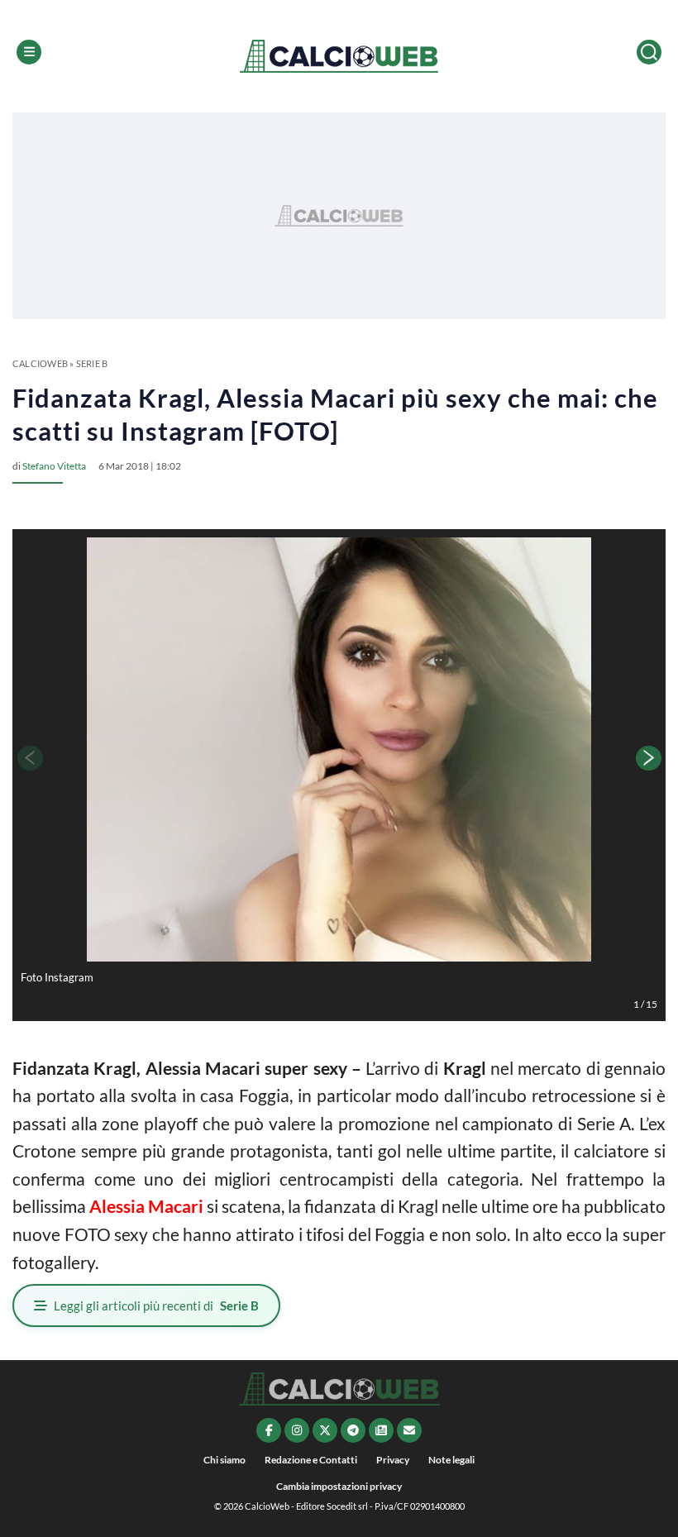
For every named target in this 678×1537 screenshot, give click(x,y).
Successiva (649, 758)
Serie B (92, 363)
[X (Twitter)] (325, 1430)
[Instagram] (296, 1430)
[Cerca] (649, 52)
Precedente (28, 758)
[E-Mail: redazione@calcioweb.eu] (409, 1430)
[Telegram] (353, 1430)
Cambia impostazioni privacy (339, 1486)
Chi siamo (224, 1459)
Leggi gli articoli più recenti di (156, 1305)
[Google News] (381, 1430)
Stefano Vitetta (54, 466)
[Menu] (29, 52)
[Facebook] (268, 1430)
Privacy (392, 1459)
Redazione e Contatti (311, 1459)
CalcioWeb (40, 363)
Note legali (451, 1459)
